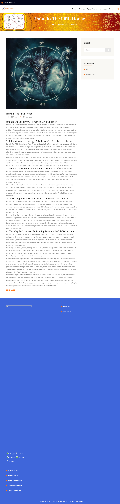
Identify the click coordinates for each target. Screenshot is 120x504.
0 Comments (27, 117)
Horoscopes (90, 74)
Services (82, 9)
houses (42, 275)
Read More (10, 290)
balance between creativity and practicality (46, 157)
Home (74, 9)
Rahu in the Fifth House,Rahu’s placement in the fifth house (27, 171)
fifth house (38, 259)
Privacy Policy (13, 470)
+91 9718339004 (10, 3)
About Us (66, 307)
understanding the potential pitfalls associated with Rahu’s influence (31, 242)
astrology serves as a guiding (17, 283)
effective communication (32, 253)
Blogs (111, 9)
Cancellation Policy (15, 485)
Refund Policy (13, 475)
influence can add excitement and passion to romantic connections (40, 185)
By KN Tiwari (13, 117)
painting (49, 149)
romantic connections (34, 267)
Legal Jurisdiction (14, 491)
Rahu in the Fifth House (19, 113)
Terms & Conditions (15, 480)
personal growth (43, 165)
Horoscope (103, 9)
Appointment (92, 9)
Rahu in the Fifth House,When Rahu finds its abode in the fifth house (31, 144)
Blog (87, 69)
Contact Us (67, 312)
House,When (22, 201)
